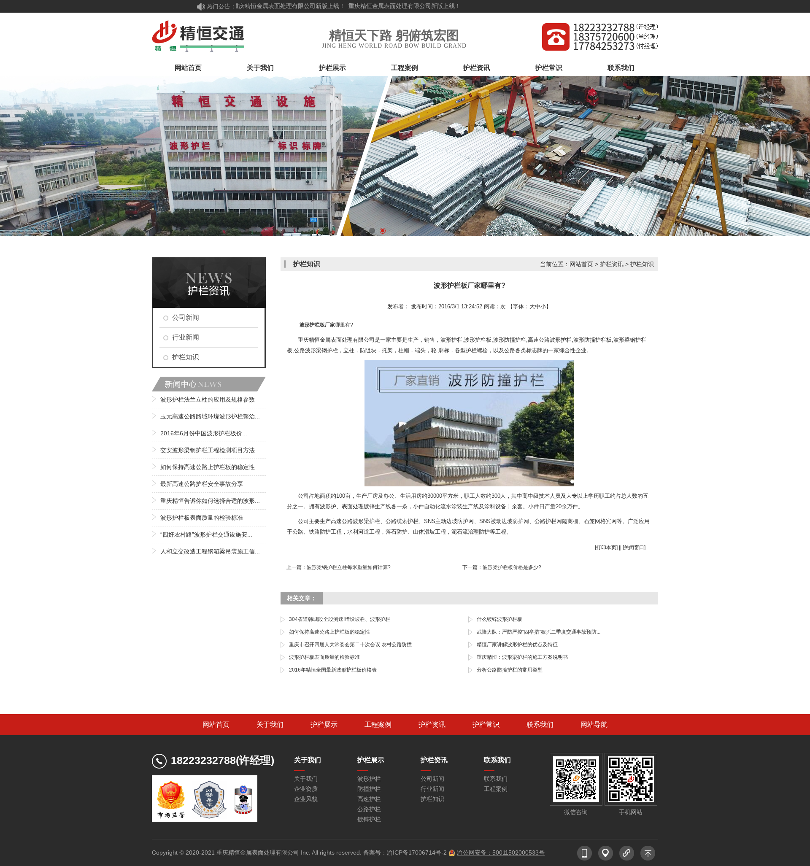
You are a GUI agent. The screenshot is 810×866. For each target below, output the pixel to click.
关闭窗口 (634, 547)
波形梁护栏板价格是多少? (512, 567)
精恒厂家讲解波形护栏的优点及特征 (517, 644)
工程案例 (404, 67)
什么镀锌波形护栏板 (499, 619)
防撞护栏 (369, 788)
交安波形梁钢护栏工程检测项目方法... (210, 450)
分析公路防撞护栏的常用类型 (510, 670)
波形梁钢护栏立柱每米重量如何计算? (349, 567)
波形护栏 (369, 778)
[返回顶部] (647, 849)
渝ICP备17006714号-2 (417, 852)
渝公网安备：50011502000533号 (501, 852)
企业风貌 (306, 799)
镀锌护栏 (369, 819)
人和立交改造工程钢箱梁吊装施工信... (210, 551)
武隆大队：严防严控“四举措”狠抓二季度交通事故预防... (538, 632)
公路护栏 (369, 809)
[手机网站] (584, 849)
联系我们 (621, 67)
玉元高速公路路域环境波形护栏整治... (210, 416)
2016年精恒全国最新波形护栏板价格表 (333, 670)
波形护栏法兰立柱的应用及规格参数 (207, 399)
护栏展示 (332, 67)
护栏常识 (548, 67)
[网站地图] (605, 849)
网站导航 (594, 724)
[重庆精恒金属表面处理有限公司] (199, 36)
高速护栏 (369, 799)
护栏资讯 (476, 67)
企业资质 (306, 788)
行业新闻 (185, 337)
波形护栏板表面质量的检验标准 (201, 517)
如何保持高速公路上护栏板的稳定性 (207, 467)
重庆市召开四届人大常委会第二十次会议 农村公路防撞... (352, 644)
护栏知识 (185, 357)
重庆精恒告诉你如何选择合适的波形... (210, 500)
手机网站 (631, 812)
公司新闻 (185, 317)
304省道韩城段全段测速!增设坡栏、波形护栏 (339, 619)
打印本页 (606, 547)
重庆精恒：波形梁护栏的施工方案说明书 (522, 657)
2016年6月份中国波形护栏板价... (203, 433)
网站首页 (188, 67)
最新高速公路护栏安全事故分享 (201, 483)
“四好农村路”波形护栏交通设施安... (206, 534)
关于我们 (260, 67)
